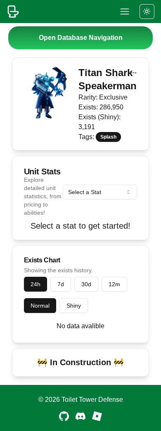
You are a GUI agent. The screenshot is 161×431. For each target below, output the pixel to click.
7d (60, 284)
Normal (40, 305)
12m (114, 284)
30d (86, 284)
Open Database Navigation (81, 37)
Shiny (73, 305)
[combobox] (100, 192)
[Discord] (80, 416)
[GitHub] (64, 416)
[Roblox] (97, 416)
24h (35, 284)
